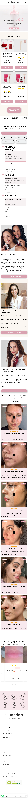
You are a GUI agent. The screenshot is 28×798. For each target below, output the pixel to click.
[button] (2, 2)
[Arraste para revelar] (14, 417)
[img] (14, 665)
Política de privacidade (8, 741)
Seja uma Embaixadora (8, 755)
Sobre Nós (5, 761)
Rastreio (4, 752)
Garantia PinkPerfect (7, 764)
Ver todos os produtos (14, 110)
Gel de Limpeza (8, 137)
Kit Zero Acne (14, 133)
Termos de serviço (7, 743)
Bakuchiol (21, 142)
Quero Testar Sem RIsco (14, 391)
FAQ (4, 758)
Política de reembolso (7, 749)
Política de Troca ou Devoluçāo (10, 746)
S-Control (21, 137)
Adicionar (7, 67)
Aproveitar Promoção (14, 332)
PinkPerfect (6, 793)
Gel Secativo (8, 142)
